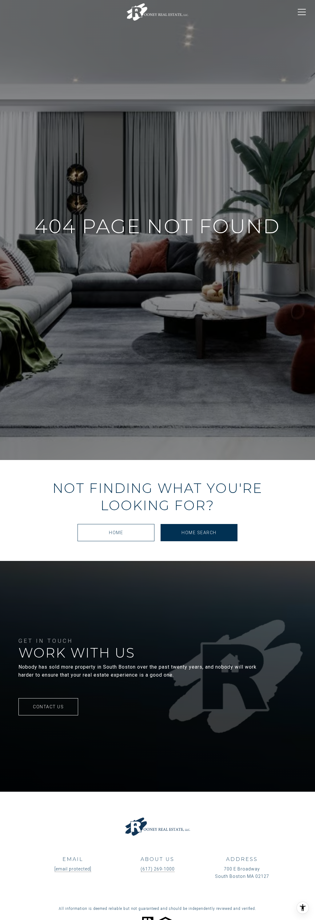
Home (116, 532)
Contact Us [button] (48, 706)
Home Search (199, 532)
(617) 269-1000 (158, 868)
